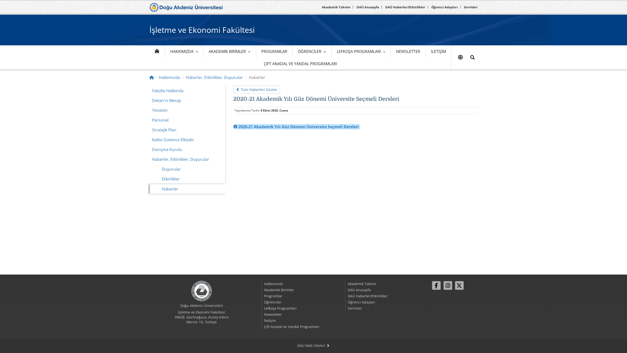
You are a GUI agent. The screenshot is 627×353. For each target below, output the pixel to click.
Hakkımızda (181, 51)
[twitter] (459, 285)
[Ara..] (472, 57)
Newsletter (408, 51)
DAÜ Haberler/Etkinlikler (405, 7)
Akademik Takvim (336, 7)
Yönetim (160, 110)
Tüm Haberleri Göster (258, 89)
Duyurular (171, 169)
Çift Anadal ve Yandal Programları (300, 63)
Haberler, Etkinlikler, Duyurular (214, 77)
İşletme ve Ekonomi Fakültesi (202, 30)
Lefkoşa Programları (359, 51)
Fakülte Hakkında (167, 90)
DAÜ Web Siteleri (311, 345)
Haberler (170, 189)
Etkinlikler (171, 179)
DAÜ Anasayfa (368, 7)
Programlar (274, 51)
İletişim (438, 51)
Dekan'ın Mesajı (166, 100)
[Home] (151, 77)
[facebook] (436, 285)
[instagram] (448, 285)
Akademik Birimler (227, 51)
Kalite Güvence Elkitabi (173, 139)
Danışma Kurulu (167, 149)
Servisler (471, 7)
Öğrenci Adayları (444, 7)
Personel (160, 120)
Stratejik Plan (164, 130)
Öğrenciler (309, 51)
